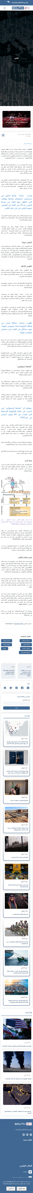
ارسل (16, 708)
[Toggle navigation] (4, 8)
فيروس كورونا (6, 640)
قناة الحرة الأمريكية (19, 624)
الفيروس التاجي (26, 648)
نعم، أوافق (22, 1189)
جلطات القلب (26, 644)
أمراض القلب (6, 644)
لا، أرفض (10, 1189)
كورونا (4, 648)
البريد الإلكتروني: (26, 700)
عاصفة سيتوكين (26, 640)
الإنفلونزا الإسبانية (25, 652)
